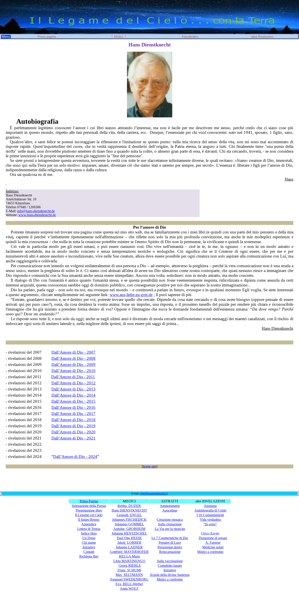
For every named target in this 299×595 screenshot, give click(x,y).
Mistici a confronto (210, 552)
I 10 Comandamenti (210, 515)
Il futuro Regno (88, 519)
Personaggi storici (170, 547)
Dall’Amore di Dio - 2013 (73, 389)
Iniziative (89, 547)
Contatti (88, 552)
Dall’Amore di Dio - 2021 (73, 438)
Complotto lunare (170, 565)
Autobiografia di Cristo (210, 510)
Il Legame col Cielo (88, 515)
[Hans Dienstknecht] (149, 116)
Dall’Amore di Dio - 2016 (73, 407)
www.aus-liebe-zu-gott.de (131, 294)
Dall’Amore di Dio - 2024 (75, 456)
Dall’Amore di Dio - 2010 (73, 370)
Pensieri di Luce (170, 542)
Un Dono (88, 538)
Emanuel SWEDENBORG (129, 579)
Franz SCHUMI (129, 570)
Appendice (88, 524)
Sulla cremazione (170, 524)
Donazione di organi (213, 538)
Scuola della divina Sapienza (170, 575)
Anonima (210, 506)
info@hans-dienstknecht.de (36, 211)
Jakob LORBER (129, 542)
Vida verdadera (210, 519)
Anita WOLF (129, 588)
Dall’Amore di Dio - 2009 (73, 364)
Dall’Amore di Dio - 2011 (73, 376)
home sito (149, 466)
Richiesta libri (88, 556)
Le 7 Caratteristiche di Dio (169, 538)
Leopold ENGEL (129, 515)
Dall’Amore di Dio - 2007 (73, 352)
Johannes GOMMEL (129, 524)
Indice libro (89, 533)
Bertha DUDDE (129, 506)
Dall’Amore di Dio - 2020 (73, 432)
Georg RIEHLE (130, 565)
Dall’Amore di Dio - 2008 (73, 358)
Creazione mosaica (170, 519)
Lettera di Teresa (88, 529)
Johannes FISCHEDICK (129, 519)
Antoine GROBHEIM (129, 529)
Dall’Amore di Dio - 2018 (73, 419)
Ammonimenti (170, 506)
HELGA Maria (129, 556)
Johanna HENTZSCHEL (129, 533)
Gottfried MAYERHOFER (129, 552)
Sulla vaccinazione (170, 561)
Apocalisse (169, 510)
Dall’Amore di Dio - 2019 (73, 426)
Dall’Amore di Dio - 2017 (73, 413)
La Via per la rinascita (170, 529)
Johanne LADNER (129, 547)
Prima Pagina (89, 501)
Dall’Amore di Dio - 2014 (73, 395)
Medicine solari (212, 547)
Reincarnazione (170, 552)
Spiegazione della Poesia (89, 506)
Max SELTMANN (129, 575)
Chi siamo (89, 542)
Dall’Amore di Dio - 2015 (73, 401)
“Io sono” (210, 524)
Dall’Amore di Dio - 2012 (73, 383)
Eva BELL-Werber (129, 584)
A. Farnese (212, 542)
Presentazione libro (89, 510)
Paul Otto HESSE (129, 538)
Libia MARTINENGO (129, 561)
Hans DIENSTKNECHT (129, 510)
